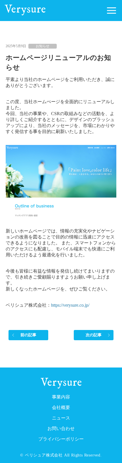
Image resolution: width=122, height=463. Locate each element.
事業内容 (61, 397)
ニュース (61, 418)
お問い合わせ (61, 428)
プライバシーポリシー (61, 439)
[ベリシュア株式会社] (25, 13)
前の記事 (28, 335)
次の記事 (94, 335)
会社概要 (61, 407)
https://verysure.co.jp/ (70, 305)
